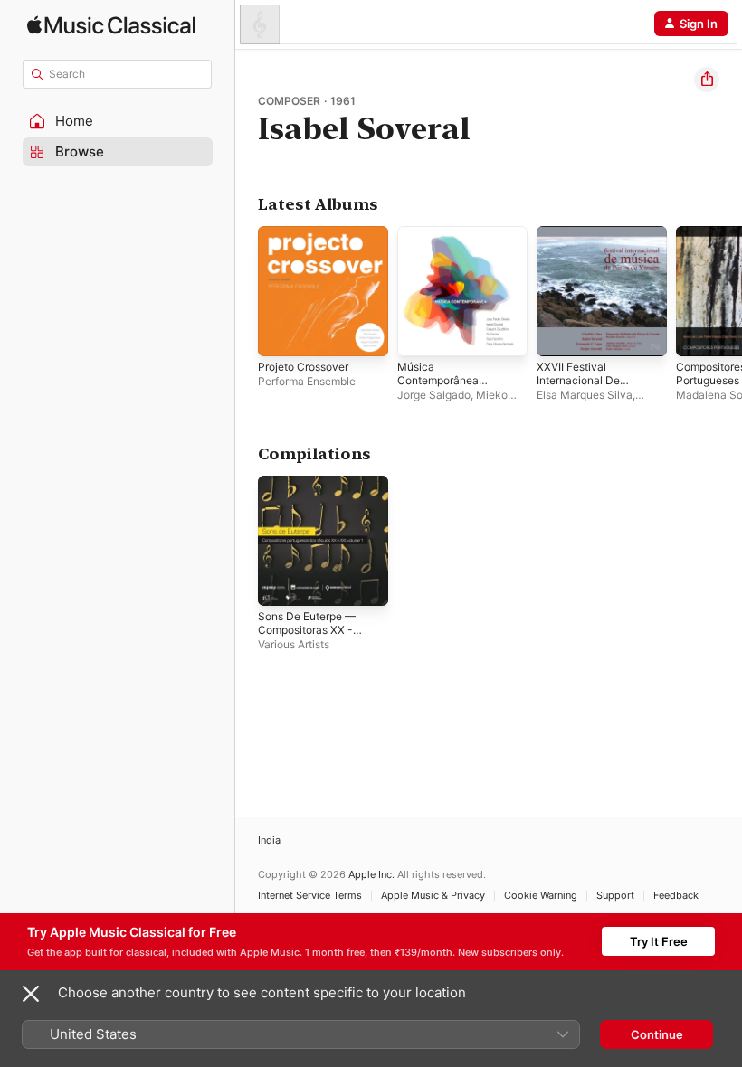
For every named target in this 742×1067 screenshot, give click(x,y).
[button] (118, 121)
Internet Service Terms (310, 896)
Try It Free (659, 941)
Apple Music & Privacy (433, 896)
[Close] (31, 994)
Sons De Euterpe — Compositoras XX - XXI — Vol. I (307, 629)
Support (615, 896)
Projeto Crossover (303, 366)
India (269, 840)
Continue (657, 1034)
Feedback (676, 896)
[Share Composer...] (706, 79)
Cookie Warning (540, 896)
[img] (111, 25)
